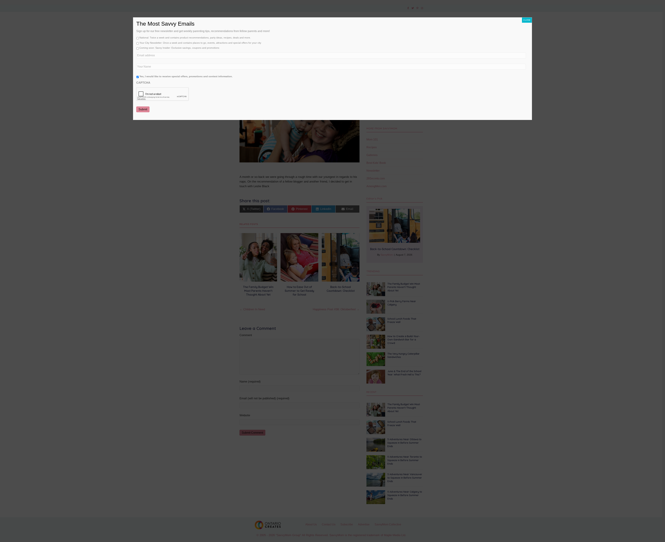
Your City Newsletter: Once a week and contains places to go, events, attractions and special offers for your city (200, 42)
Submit (143, 109)
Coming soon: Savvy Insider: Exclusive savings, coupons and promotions (179, 47)
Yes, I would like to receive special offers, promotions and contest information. (186, 76)
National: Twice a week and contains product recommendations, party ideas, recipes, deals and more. (195, 37)
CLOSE (526, 20)
